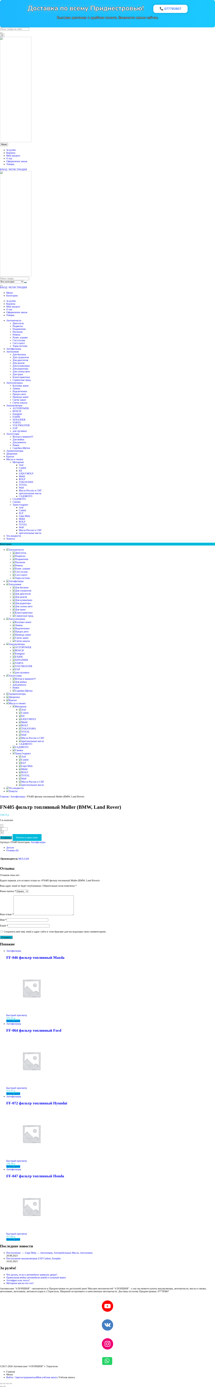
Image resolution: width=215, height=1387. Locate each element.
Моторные (18, 462)
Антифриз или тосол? (18, 1280)
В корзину (6, 837)
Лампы (16, 388)
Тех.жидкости (13, 535)
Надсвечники (20, 391)
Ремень (16, 334)
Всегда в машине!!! (23, 436)
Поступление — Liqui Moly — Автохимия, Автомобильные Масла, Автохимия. (49, 1252)
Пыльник (18, 331)
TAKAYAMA (26, 482)
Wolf (21, 487)
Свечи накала (20, 402)
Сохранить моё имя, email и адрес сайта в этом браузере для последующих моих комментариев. (55, 931)
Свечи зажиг (19, 399)
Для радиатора (20, 368)
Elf (20, 470)
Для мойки (18, 439)
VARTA (17, 422)
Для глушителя (21, 357)
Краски (10, 456)
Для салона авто (21, 371)
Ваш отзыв (7, 914)
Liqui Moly (24, 516)
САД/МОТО (25, 496)
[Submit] (1, 32)
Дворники (11, 453)
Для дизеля (18, 363)
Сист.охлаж (19, 340)
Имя (3, 919)
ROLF (22, 479)
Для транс (18, 374)
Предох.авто (19, 394)
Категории (12, 295)
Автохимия (12, 351)
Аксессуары (12, 433)
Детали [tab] (10, 847)
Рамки (16, 445)
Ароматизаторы (14, 450)
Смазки (17, 501)
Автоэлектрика (14, 382)
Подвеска (18, 326)
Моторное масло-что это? (20, 1283)
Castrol (22, 467)
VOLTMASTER (21, 425)
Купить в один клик (27, 837)
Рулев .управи (20, 337)
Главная (4, 796)
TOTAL (23, 484)
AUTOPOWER (21, 408)
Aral (21, 465)
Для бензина (19, 354)
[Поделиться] (7, 1383)
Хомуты (10, 538)
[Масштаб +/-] (1, 1383)
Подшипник (19, 329)
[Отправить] (25, 282)
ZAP (15, 428)
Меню (9, 292)
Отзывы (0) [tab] (12, 850)
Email (4, 925)
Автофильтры (13, 348)
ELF (21, 513)
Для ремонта (19, 442)
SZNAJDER (19, 419)
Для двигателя (20, 360)
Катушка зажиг (21, 385)
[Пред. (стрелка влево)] (1, 1386)
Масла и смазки (14, 459)
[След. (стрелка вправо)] (4, 1386)
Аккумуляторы (14, 405)
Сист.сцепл (19, 343)
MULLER (23, 858)
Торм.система (20, 346)
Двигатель (18, 323)
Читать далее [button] (13, 1021)
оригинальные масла (30, 493)
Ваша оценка (8, 891)
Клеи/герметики (21, 377)
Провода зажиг (21, 397)
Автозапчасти (13, 320)
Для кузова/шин (21, 365)
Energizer (17, 414)
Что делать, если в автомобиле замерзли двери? (31, 1274)
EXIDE (16, 416)
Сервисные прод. (22, 380)
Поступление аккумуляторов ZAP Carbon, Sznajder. (33, 1258)
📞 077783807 (170, 9)
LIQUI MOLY (26, 473)
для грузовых (20, 431)
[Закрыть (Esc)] (10, 1383)
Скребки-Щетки (21, 448)
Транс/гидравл (20, 504)
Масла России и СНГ (30, 490)
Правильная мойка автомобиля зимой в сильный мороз (36, 1277)
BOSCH (17, 411)
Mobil (22, 476)
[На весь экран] (4, 1383)
